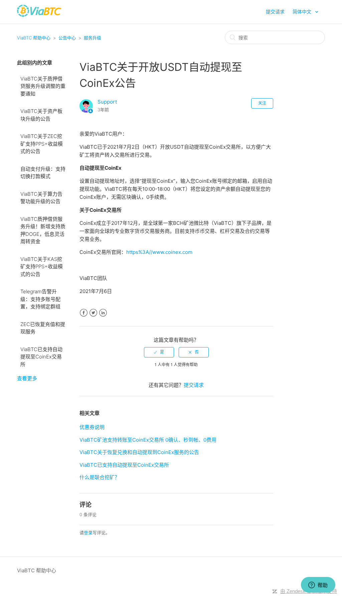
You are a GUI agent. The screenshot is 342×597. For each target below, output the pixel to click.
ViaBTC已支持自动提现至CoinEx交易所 (41, 356)
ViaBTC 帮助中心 (33, 37)
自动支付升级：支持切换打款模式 (42, 173)
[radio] (159, 352)
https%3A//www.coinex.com (159, 252)
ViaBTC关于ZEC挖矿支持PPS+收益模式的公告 (41, 143)
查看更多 (27, 378)
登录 (88, 532)
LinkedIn (103, 313)
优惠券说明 (92, 427)
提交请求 (275, 11)
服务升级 (92, 37)
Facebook (83, 313)
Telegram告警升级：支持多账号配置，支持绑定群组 (40, 299)
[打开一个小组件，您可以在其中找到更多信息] (318, 585)
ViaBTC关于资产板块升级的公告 (41, 115)
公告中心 (67, 37)
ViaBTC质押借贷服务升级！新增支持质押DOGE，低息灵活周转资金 (42, 230)
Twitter (93, 313)
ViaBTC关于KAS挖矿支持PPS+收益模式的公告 (41, 266)
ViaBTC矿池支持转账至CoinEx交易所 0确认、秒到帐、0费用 (147, 440)
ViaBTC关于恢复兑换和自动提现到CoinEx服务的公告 (139, 452)
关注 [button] (262, 103)
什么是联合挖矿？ (99, 477)
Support (107, 102)
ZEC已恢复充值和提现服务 (42, 328)
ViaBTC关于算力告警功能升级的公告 (41, 198)
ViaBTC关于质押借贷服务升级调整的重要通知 (42, 86)
